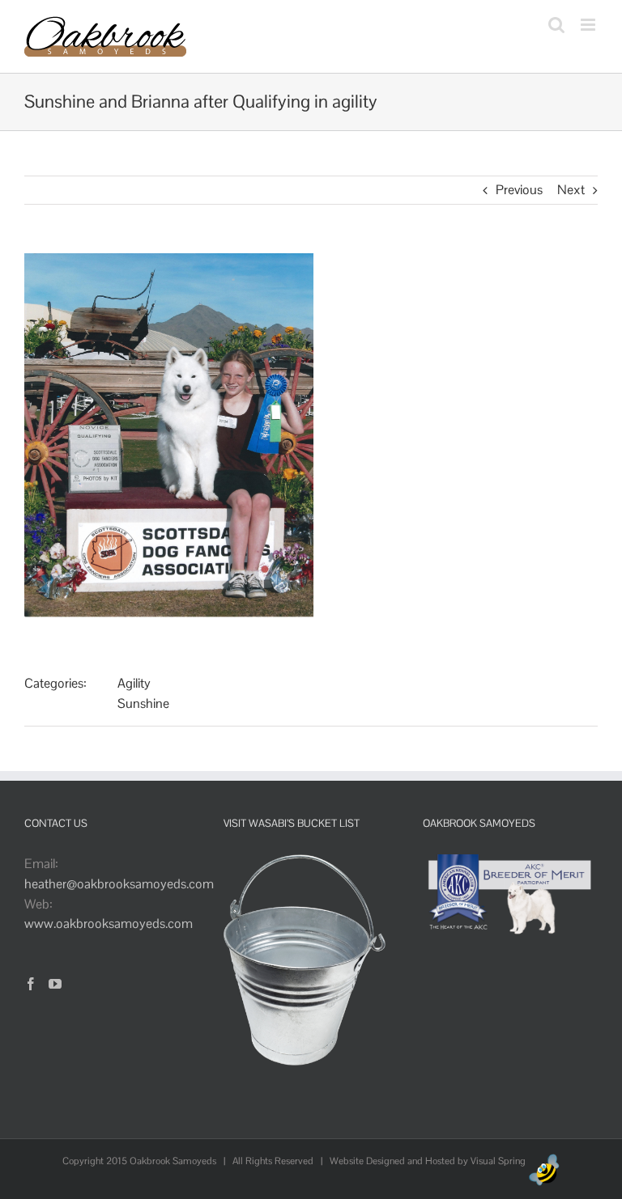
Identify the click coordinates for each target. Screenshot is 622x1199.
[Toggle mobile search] (556, 24)
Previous (519, 189)
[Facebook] (30, 983)
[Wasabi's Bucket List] (305, 863)
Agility (134, 683)
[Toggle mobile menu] (589, 24)
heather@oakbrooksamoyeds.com (119, 883)
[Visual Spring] (544, 1161)
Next (571, 189)
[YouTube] (55, 983)
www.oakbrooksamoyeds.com (108, 923)
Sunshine (143, 703)
